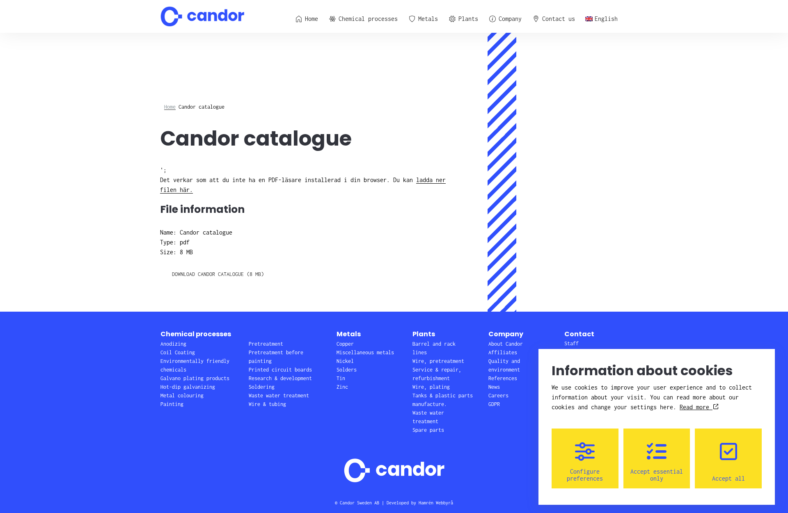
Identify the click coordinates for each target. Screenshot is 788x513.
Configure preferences (585, 475)
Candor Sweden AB (359, 502)
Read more (696, 407)
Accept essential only (656, 475)
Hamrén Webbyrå (436, 502)
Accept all (728, 478)
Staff (571, 343)
